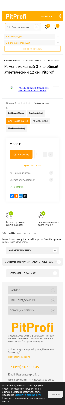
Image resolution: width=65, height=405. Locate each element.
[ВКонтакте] (12, 196)
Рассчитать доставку (24, 180)
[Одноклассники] (16, 196)
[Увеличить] (32, 89)
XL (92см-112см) (16, 128)
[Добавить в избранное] (56, 83)
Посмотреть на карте (19, 356)
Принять (55, 394)
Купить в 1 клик (33, 165)
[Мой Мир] (21, 196)
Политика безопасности (28, 394)
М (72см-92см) (40, 120)
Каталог (45, 16)
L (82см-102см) (16, 113)
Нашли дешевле (22, 173)
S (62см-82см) (36, 113)
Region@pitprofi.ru (27, 374)
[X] (25, 196)
